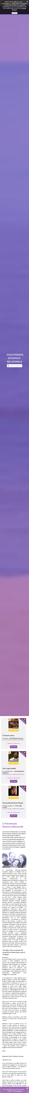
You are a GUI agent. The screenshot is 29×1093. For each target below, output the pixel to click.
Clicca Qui (18, 1091)
